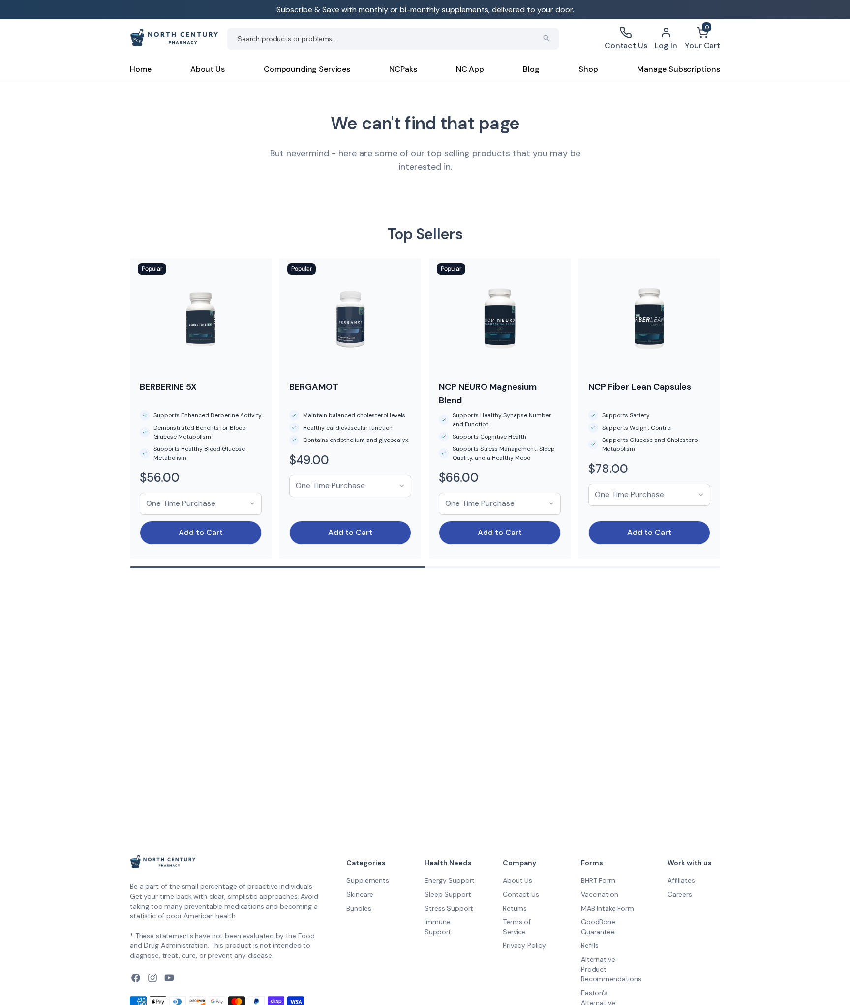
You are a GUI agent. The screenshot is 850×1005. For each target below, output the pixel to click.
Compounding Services (307, 69)
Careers (680, 894)
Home (140, 69)
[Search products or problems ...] (546, 38)
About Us (207, 69)
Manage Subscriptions (678, 69)
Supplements (367, 880)
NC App (470, 69)
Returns (515, 908)
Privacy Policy (524, 945)
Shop (588, 69)
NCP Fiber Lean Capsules (639, 387)
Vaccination (599, 894)
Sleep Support (448, 894)
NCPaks (403, 69)
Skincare (359, 894)
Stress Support (449, 908)
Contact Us (521, 894)
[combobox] (393, 39)
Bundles (358, 908)
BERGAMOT (313, 387)
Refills (590, 945)
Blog (531, 69)
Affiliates (681, 880)
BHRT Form (598, 880)
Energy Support (450, 880)
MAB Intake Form (607, 908)
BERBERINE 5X (168, 387)
